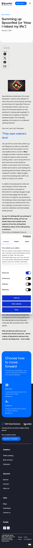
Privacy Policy (20, 538)
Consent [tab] (6, 241)
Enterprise (6, 464)
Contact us (6, 512)
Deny (16, 310)
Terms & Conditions (27, 538)
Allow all (16, 298)
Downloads (7, 508)
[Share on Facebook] (4, 63)
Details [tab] (16, 241)
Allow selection (16, 304)
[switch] (28, 278)
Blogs (5, 504)
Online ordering (8, 455)
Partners (6, 484)
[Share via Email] (4, 67)
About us (6, 488)
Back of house (8, 460)
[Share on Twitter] (4, 59)
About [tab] (27, 241)
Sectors (5, 479)
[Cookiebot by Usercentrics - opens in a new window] (23, 236)
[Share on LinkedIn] (4, 55)
